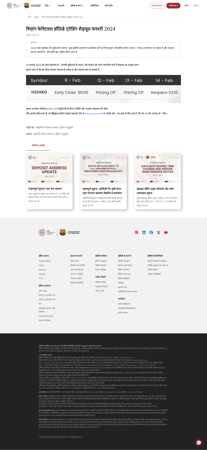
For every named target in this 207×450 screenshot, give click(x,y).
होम (29, 17)
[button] (199, 442)
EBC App (43, 291)
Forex (41, 265)
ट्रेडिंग (47, 5)
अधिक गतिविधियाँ (154, 274)
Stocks (42, 274)
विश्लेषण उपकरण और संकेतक (47, 310)
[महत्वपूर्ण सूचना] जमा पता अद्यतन (45, 188)
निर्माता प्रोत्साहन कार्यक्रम (157, 261)
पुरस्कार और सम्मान (125, 265)
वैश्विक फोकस (100, 282)
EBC (46, 437)
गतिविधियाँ (94, 5)
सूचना (36, 17)
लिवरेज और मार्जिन (78, 265)
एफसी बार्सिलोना (124, 304)
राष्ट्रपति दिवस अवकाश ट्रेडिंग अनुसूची (50, 133)
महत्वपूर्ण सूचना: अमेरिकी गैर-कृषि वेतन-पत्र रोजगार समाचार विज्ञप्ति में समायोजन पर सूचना (103, 191)
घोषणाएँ (121, 283)
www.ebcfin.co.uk (126, 357)
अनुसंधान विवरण (101, 286)
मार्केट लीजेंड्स (100, 269)
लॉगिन (186, 5)
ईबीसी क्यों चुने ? (124, 261)
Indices (42, 269)
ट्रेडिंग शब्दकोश (100, 261)
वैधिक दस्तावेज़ (123, 269)
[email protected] (94, 113)
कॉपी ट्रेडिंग (109, 5)
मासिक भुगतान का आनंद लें (158, 265)
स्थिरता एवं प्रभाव (124, 274)
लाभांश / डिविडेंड (77, 274)
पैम (40, 304)
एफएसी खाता (157, 5)
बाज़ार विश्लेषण (44, 320)
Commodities (45, 261)
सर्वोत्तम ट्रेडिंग (153, 269)
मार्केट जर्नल (99, 291)
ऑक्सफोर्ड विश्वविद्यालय (127, 308)
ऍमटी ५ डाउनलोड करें (47, 299)
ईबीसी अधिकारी (124, 278)
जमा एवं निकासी (77, 269)
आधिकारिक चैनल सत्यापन (127, 291)
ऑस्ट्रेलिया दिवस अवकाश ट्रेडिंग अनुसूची (54, 127)
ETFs (41, 278)
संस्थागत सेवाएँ (76, 278)
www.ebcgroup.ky (139, 360)
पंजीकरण (172, 5)
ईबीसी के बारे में (76, 5)
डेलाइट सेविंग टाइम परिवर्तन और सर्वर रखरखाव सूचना (155, 191)
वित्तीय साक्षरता (100, 265)
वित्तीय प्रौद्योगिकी (77, 283)
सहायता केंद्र (122, 287)
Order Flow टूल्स (46, 316)
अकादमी (61, 5)
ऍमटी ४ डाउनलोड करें (47, 295)
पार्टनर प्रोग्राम (123, 312)
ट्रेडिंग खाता (75, 261)
